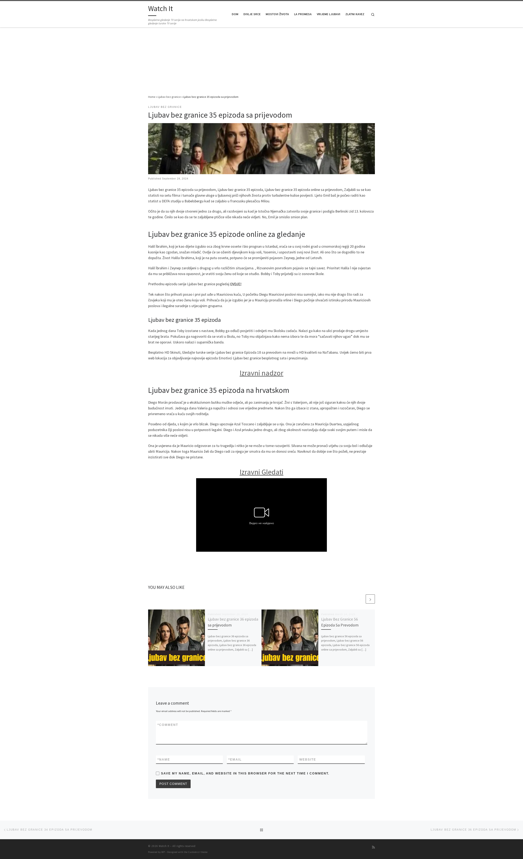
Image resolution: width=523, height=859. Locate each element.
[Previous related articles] (360, 599)
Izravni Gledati (261, 472)
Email (235, 759)
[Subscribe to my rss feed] (373, 847)
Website (307, 759)
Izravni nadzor (261, 373)
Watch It (164, 846)
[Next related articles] (370, 599)
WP (163, 852)
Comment (168, 724)
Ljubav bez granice (169, 97)
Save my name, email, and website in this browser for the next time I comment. (245, 773)
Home (151, 97)
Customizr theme (198, 852)
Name (164, 759)
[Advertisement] (261, 63)
